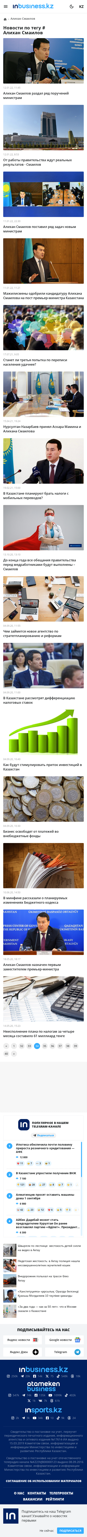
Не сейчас (47, 1531)
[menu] (6, 6)
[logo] (39, 6)
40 (6, 1054)
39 (75, 1046)
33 (29, 1046)
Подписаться (70, 1531)
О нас (19, 1499)
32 (21, 1046)
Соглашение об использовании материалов (43, 1487)
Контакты (37, 1499)
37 (60, 1046)
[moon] (71, 6)
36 (52, 1046)
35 (44, 1046)
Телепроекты (61, 1499)
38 (67, 1046)
